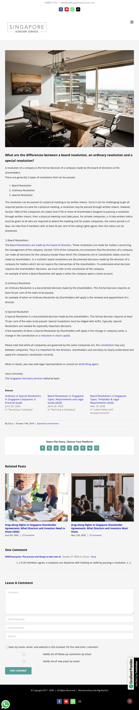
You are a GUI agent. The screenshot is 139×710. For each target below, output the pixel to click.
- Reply (92, 556)
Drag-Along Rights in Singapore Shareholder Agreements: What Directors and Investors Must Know (99, 528)
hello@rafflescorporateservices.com (78, 2)
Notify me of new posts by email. (61, 661)
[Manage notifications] (130, 701)
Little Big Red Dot (100, 690)
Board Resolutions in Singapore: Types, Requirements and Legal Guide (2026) (66, 399)
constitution (107, 345)
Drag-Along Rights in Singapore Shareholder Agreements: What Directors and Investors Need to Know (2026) (35, 528)
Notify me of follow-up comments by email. (67, 654)
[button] (7, 505)
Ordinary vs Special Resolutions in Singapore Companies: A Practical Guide (23, 399)
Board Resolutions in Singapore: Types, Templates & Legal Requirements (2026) (108, 399)
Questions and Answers (48, 423)
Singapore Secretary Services (26, 378)
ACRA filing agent (88, 364)
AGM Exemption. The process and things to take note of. (33, 556)
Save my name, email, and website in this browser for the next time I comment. (53, 647)
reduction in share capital (55, 335)
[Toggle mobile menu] (132, 22)
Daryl (10, 423)
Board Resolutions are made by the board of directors (40, 245)
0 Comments (28, 535)
